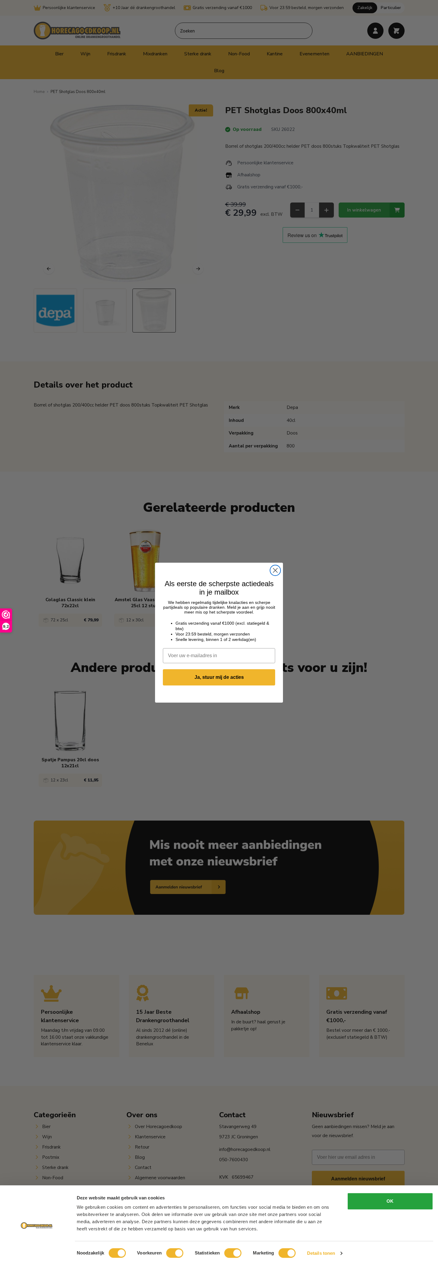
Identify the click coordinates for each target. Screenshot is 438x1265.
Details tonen (321, 1253)
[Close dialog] (275, 570)
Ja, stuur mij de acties (219, 677)
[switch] (174, 1253)
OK (390, 1201)
